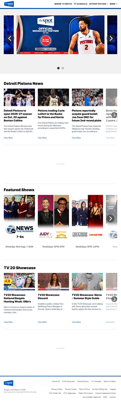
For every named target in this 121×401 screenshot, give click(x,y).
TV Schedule (80, 4)
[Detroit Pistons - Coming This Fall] (60, 35)
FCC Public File (55, 393)
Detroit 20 (56, 381)
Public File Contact (85, 393)
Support (113, 389)
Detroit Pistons (98, 4)
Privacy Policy (57, 389)
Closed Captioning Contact (105, 393)
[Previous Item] (10, 38)
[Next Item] (111, 38)
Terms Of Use (84, 389)
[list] (60, 39)
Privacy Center (71, 389)
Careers (113, 397)
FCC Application (70, 393)
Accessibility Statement (92, 397)
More (113, 4)
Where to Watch (63, 4)
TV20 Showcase (68, 381)
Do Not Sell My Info (99, 389)
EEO (105, 397)
